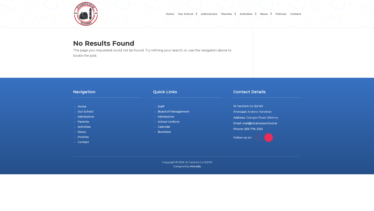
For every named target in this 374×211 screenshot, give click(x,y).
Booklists (164, 132)
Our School (185, 14)
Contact (295, 14)
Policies (281, 14)
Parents (226, 14)
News (264, 14)
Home (170, 14)
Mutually (195, 166)
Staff (161, 106)
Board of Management (173, 111)
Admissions (209, 14)
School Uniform (169, 121)
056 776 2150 (253, 129)
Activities (246, 14)
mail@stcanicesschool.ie (260, 123)
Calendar (164, 127)
